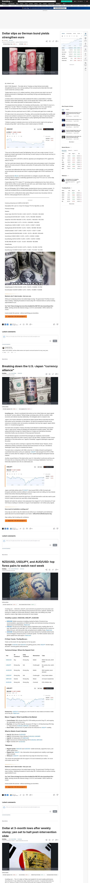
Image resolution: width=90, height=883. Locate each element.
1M (12, 136)
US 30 (63, 47)
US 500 (63, 49)
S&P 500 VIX (64, 58)
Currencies (13, 5)
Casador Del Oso (8, 347)
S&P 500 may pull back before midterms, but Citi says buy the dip (73, 125)
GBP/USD (8, 679)
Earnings (62, 5)
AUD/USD (9, 632)
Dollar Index (64, 60)
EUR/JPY (25, 490)
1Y (16, 136)
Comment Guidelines (6, 344)
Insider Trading (50, 5)
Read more (27, 624)
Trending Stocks (66, 188)
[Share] (46, 41)
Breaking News (6, 5)
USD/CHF (8, 675)
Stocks (78, 33)
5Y (18, 136)
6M (14, 136)
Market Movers (66, 147)
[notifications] (84, 1)
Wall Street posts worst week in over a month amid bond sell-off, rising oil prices (73, 113)
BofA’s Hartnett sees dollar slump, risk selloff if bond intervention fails (73, 137)
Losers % (76, 150)
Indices (63, 33)
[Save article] (50, 41)
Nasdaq (63, 56)
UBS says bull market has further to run (73, 119)
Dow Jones (64, 52)
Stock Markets (24, 5)
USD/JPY (33, 452)
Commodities (18, 5)
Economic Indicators (31, 5)
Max (21, 136)
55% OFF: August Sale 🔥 (66, 1)
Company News (57, 5)
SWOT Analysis (75, 5)
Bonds (74, 33)
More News (71, 141)
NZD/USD (9, 621)
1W (9, 136)
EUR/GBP (37, 736)
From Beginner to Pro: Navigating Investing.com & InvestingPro (72, 180)
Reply (5, 352)
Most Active (64, 150)
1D (7, 136)
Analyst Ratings (82, 5)
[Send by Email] (27, 324)
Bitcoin (16, 176)
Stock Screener (51, 3)
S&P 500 (63, 54)
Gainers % (70, 150)
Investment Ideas (68, 5)
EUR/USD (8, 682)
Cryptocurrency (43, 5)
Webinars (64, 175)
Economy (38, 5)
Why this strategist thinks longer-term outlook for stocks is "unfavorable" (73, 131)
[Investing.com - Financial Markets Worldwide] (7, 1)
